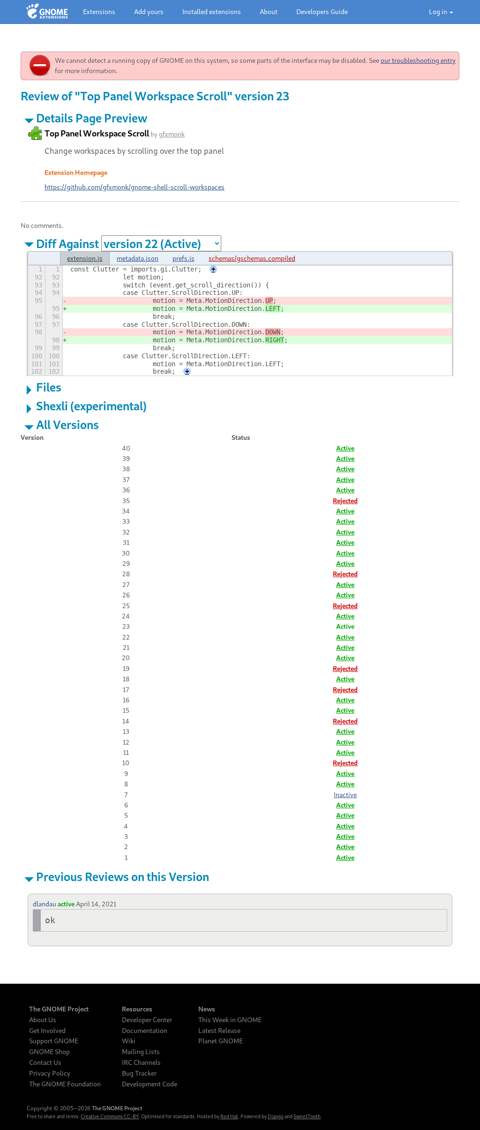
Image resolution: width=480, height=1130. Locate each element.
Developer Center (147, 1020)
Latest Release (219, 1030)
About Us (42, 1020)
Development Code (149, 1084)
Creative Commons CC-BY (110, 1116)
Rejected (345, 501)
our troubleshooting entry (418, 60)
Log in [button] (439, 11)
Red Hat (229, 1116)
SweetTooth (307, 1116)
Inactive (345, 795)
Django (276, 1116)
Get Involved (47, 1030)
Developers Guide (322, 11)
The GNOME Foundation (65, 1084)
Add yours (149, 11)
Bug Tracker (139, 1073)
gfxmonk (172, 134)
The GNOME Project (59, 1009)
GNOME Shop (49, 1051)
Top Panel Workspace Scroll (97, 133)
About (269, 11)
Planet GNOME (220, 1041)
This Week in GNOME (230, 1020)
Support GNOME (53, 1041)
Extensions (99, 11)
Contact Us (45, 1062)
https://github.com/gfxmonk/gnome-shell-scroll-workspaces (135, 187)
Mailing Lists (141, 1051)
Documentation (144, 1030)
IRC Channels (141, 1062)
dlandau (44, 904)
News (206, 1009)
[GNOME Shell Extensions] (47, 11)
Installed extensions (211, 11)
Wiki (128, 1041)
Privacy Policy (49, 1073)
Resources (137, 1009)
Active (345, 448)
